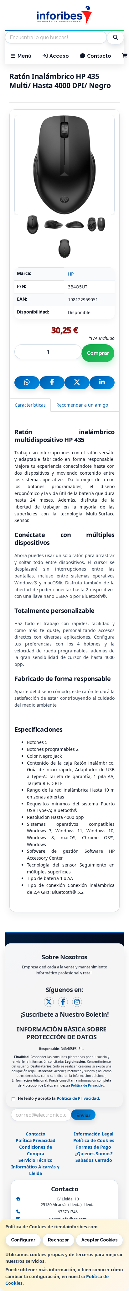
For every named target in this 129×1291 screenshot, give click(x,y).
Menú (23, 56)
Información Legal (93, 1134)
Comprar (98, 353)
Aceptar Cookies (99, 1239)
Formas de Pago (93, 1147)
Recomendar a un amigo (82, 405)
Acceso (58, 56)
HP (71, 274)
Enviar (83, 1115)
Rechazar (58, 1239)
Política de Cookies (93, 1140)
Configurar (23, 1239)
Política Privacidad (35, 1140)
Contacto (98, 56)
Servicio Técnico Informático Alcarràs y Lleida (35, 1166)
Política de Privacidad (87, 1085)
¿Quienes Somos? (94, 1154)
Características (30, 405)
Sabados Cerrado (93, 1160)
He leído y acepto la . (59, 1098)
